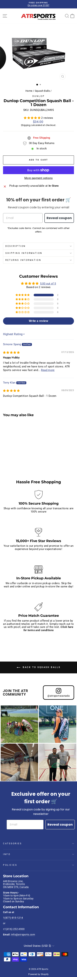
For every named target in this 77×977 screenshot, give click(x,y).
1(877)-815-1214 (13, 917)
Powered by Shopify (38, 974)
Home (28, 90)
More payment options (38, 178)
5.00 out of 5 (48, 283)
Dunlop (38, 96)
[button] (32, 117)
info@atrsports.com (23, 934)
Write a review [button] (38, 321)
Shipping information (23, 253)
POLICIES (10, 865)
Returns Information (23, 260)
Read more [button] (47, 370)
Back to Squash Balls (41, 667)
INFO (6, 854)
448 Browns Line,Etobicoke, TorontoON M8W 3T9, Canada (16, 884)
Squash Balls (42, 90)
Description (15, 246)
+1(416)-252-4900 (14, 929)
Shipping (25, 125)
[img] (11, 352)
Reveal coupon (59, 218)
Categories (12, 843)
